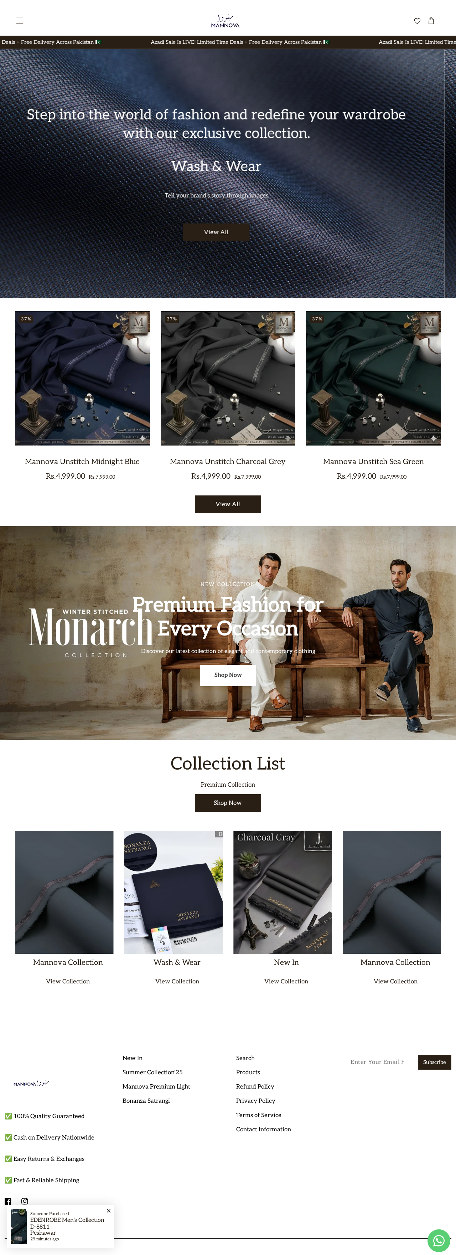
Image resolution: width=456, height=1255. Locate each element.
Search (245, 1058)
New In (286, 962)
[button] (19, 20)
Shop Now (228, 675)
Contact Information (263, 1129)
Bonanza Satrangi (146, 1101)
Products (248, 1072)
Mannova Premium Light (156, 1086)
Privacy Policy (255, 1101)
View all (228, 504)
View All (228, 219)
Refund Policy (255, 1086)
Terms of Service (258, 1115)
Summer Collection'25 (153, 1072)
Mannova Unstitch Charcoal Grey (228, 461)
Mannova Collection (68, 962)
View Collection (68, 981)
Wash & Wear (177, 962)
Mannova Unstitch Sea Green (373, 461)
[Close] (108, 1207)
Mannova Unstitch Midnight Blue (82, 461)
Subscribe (434, 1062)
